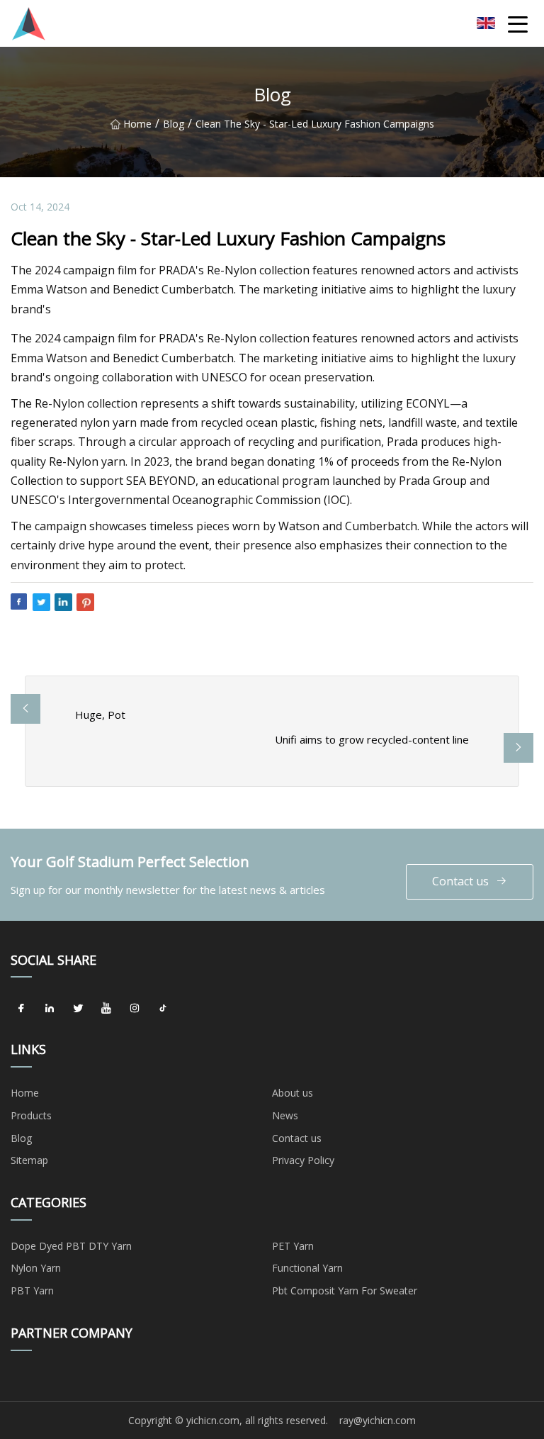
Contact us (460, 881)
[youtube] (106, 1008)
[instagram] (134, 1008)
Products (31, 1115)
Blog (173, 123)
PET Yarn (293, 1246)
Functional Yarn (307, 1268)
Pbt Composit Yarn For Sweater (344, 1290)
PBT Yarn (32, 1290)
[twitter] (78, 1008)
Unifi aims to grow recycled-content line (372, 739)
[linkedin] (49, 1008)
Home (137, 123)
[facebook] (21, 1008)
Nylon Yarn (36, 1268)
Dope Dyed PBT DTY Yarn (71, 1246)
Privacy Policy (303, 1160)
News (285, 1115)
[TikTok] (163, 1008)
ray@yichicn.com (377, 1420)
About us (292, 1092)
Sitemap (29, 1160)
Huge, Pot (100, 714)
